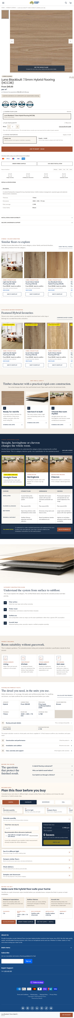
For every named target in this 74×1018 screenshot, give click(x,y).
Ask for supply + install (45, 922)
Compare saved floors (65, 317)
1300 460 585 (8, 971)
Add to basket (66, 1015)
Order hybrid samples (19, 163)
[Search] (66, 3)
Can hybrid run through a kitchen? (43, 775)
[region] (37, 410)
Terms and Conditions (22, 994)
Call (63, 802)
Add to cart (56, 842)
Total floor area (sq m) (12, 825)
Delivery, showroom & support (10, 222)
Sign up (28, 961)
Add (71, 77)
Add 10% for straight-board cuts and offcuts (23, 835)
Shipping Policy (44, 994)
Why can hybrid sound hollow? (42, 770)
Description (6, 188)
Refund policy (34, 994)
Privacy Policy (53, 994)
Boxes (4, 126)
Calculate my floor (65, 126)
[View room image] (5, 14)
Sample (10, 802)
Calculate (28, 802)
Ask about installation (55, 163)
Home (3, 7)
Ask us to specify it (64, 529)
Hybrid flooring (11, 7)
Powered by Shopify (37, 998)
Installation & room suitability (10, 217)
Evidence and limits (9, 424)
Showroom (45, 802)
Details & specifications (8, 182)
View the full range (66, 246)
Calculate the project (65, 695)
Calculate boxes (8, 922)
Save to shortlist (12, 294)
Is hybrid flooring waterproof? (42, 766)
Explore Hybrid (67, 450)
